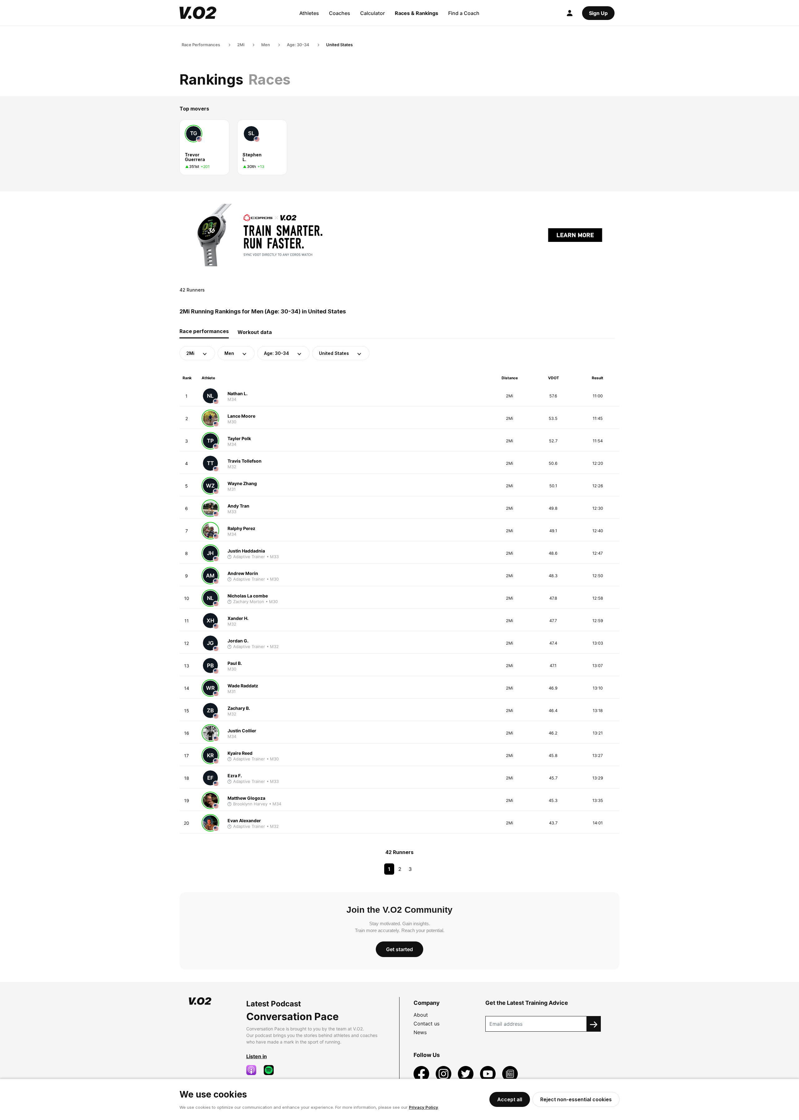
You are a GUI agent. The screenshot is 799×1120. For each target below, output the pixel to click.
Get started (399, 949)
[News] (510, 1073)
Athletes (309, 13)
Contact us (426, 1023)
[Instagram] (444, 1073)
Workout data (255, 332)
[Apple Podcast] (253, 1070)
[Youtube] (488, 1073)
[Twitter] (466, 1073)
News (420, 1032)
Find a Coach (463, 13)
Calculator (372, 13)
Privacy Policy (423, 1107)
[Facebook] (422, 1073)
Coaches (339, 13)
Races (269, 79)
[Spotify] (271, 1070)
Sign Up (598, 13)
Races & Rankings (416, 13)
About (421, 1015)
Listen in (256, 1056)
